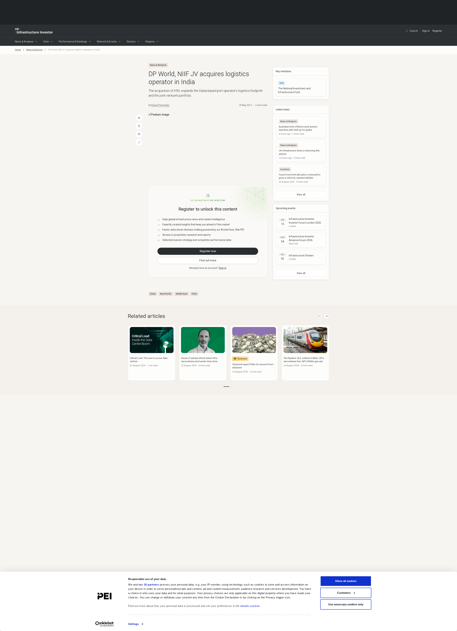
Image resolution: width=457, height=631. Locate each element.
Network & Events (107, 41)
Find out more (207, 260)
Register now (208, 251)
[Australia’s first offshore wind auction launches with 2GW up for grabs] (301, 127)
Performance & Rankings (73, 41)
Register (437, 30)
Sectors (131, 41)
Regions (150, 41)
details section (250, 605)
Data (46, 41)
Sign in (426, 30)
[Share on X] (139, 126)
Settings (133, 623)
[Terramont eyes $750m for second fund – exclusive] (254, 352)
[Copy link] (139, 142)
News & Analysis (24, 41)
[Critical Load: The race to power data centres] (151, 352)
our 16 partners (149, 584)
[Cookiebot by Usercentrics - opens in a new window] (104, 624)
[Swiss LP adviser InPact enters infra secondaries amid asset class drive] (203, 352)
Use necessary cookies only (345, 604)
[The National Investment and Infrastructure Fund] (301, 87)
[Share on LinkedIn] (139, 117)
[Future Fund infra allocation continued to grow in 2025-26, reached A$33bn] (301, 175)
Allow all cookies (345, 581)
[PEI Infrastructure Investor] (34, 31)
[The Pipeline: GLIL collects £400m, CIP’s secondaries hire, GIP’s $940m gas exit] (305, 352)
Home (18, 49)
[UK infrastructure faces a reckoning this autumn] (301, 151)
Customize (344, 592)
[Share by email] (139, 134)
